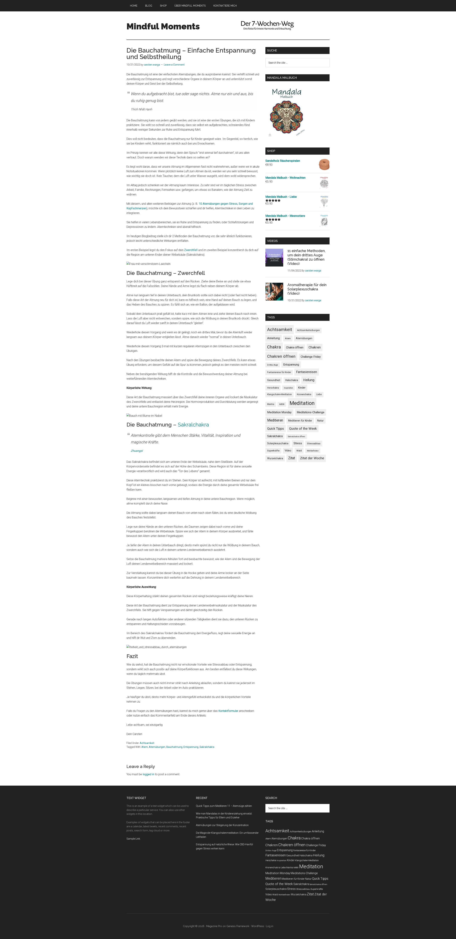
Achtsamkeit (147, 743)
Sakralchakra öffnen (296, 436)
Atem (144, 747)
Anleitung (273, 338)
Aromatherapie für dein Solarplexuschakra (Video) (307, 289)
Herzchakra (273, 388)
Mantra (270, 404)
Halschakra (291, 380)
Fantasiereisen (306, 372)
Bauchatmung (174, 747)
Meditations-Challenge (310, 412)
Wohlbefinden (312, 451)
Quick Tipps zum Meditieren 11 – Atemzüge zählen (224, 806)
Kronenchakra (304, 394)
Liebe (319, 394)
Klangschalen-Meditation (279, 394)
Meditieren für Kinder (300, 420)
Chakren (315, 347)
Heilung (308, 380)
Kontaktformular (228, 711)
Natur (320, 420)
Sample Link (133, 838)
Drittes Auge (272, 365)
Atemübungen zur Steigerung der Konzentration (222, 825)
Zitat (291, 458)
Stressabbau (313, 443)
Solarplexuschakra (277, 443)
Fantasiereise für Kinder (279, 372)
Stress (298, 443)
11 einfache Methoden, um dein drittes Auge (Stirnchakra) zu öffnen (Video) (306, 257)
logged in (148, 774)
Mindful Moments (163, 26)
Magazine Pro (214, 926)
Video (288, 450)
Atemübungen (157, 747)
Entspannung (190, 747)
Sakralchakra (193, 424)
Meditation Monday (279, 412)
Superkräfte (273, 450)
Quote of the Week (303, 429)
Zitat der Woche (312, 458)
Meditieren (275, 420)
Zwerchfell (191, 250)
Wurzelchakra (275, 458)
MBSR (281, 404)
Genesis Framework (237, 926)
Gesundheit (273, 380)
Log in (269, 926)
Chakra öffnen (294, 347)
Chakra (274, 347)
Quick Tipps (275, 428)
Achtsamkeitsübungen (308, 330)
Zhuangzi (137, 450)
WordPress (257, 926)
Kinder (301, 387)
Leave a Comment (174, 64)
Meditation (302, 403)
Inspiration (288, 388)
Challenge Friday (311, 356)
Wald (299, 450)
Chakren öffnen (281, 356)
